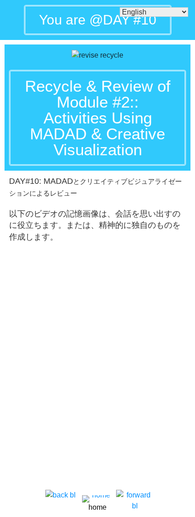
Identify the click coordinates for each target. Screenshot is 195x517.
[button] (97, 118)
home (97, 507)
